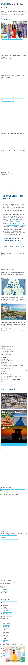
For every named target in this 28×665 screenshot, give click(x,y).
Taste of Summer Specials (7, 351)
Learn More (4, 353)
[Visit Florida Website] (15, 624)
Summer (18, 246)
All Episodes (4, 303)
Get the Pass (4, 278)
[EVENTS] (22, 3)
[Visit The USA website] (15, 630)
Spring (11, 246)
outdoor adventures (19, 219)
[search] (19, 3)
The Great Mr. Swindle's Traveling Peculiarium (12, 376)
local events (11, 228)
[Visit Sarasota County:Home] (6, 3)
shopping (18, 221)
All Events (3, 348)
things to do (10, 217)
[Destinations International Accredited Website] (15, 638)
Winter (5, 246)
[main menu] (25, 3)
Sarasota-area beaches (19, 223)
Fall (23, 246)
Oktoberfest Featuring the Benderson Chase (12, 365)
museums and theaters (8, 219)
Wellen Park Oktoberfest (7, 360)
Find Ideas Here (6, 19)
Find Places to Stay (6, 328)
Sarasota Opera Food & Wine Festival (10, 356)
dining (11, 221)
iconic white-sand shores (13, 225)
